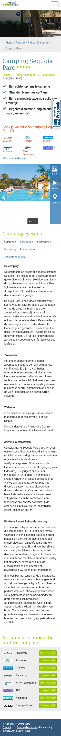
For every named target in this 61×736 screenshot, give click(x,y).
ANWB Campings (28, 152)
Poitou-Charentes (38, 42)
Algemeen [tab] (10, 242)
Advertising (17, 730)
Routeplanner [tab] (28, 249)
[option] (30, 194)
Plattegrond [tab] (44, 242)
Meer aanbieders (13, 158)
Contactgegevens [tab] (14, 257)
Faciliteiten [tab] (26, 242)
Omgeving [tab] (10, 249)
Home (9, 42)
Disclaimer (31, 727)
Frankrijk (20, 42)
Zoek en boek (48, 653)
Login (28, 730)
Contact (7, 727)
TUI (55, 147)
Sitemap (21, 727)
